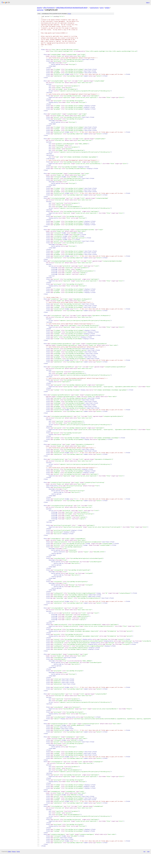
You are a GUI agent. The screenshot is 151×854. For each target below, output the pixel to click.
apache (39, 8)
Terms (18, 851)
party (102, 8)
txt (144, 851)
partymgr (40, 10)
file (69, 13)
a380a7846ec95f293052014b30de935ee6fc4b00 (71, 8)
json (148, 851)
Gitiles (9, 851)
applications (94, 8)
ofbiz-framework (49, 8)
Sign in (147, 2)
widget (107, 8)
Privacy (14, 851)
